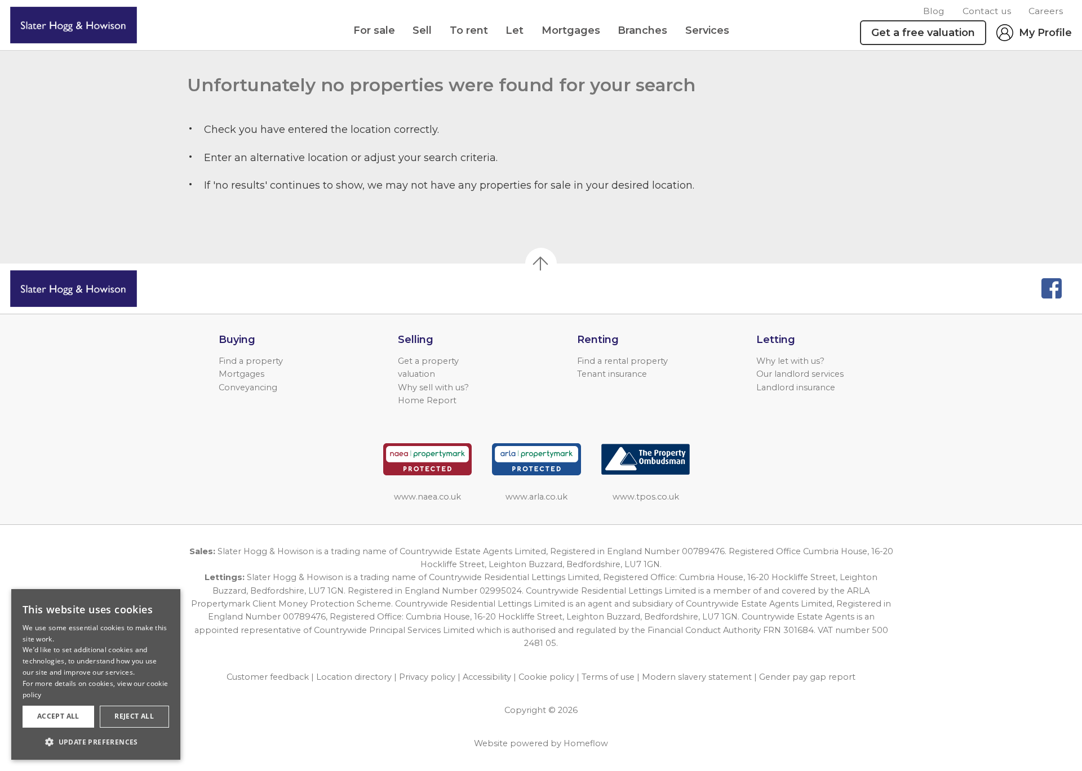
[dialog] (95, 674)
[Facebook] (1051, 288)
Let (514, 30)
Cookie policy (546, 677)
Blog (933, 11)
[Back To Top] (541, 263)
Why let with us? (790, 361)
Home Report (427, 400)
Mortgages (571, 30)
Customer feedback (268, 677)
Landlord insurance (795, 387)
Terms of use (608, 677)
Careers (1045, 11)
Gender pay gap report (807, 677)
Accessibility (487, 677)
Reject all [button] (134, 716)
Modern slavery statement (697, 677)
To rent (469, 30)
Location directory (354, 677)
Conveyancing (248, 387)
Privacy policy (427, 677)
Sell (422, 30)
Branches (642, 30)
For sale (374, 30)
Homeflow (586, 743)
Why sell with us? (433, 387)
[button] (96, 741)
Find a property (251, 361)
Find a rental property (622, 361)
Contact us (987, 11)
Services (707, 30)
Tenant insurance (612, 374)
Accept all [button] (58, 716)
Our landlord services (800, 374)
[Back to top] (73, 288)
